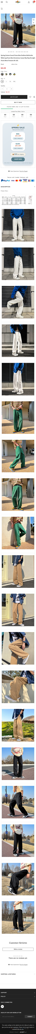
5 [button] (14, 51)
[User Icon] (29, 2)
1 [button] (8, 51)
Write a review (18, 949)
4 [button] (13, 51)
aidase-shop (14, 64)
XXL (14, 81)
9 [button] (21, 51)
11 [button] (24, 51)
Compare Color (30, 46)
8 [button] (19, 51)
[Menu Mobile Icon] (2, 2)
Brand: (2, 64)
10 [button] (22, 51)
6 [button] (16, 51)
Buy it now (18, 102)
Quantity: (3, 85)
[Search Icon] (7, 2)
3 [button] (11, 51)
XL (10, 81)
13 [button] (27, 51)
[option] (18, 31)
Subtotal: (3, 92)
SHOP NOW (18, 159)
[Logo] (18, 2)
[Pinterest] (2, 1006)
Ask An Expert (24, 171)
